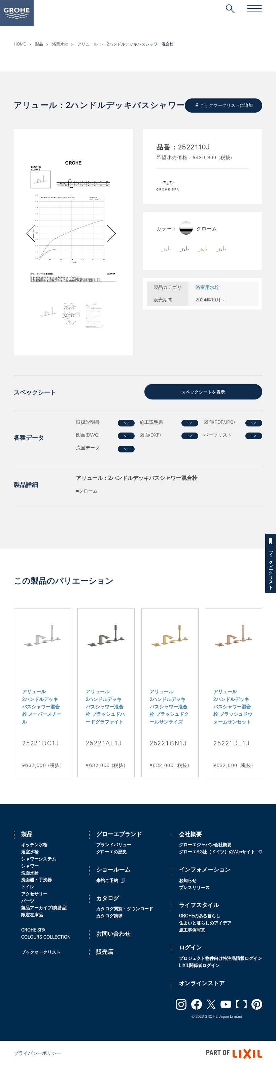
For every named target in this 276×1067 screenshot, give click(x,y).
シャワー (30, 866)
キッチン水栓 (34, 845)
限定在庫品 (32, 915)
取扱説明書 (88, 422)
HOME (20, 44)
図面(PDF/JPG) (219, 422)
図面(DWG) (88, 435)
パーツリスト (218, 435)
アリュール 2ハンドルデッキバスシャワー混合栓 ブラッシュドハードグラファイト (105, 707)
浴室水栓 (60, 44)
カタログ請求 (109, 916)
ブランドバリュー (113, 845)
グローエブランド (119, 835)
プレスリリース (194, 888)
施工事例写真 (192, 930)
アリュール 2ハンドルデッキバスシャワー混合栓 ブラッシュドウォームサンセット (232, 707)
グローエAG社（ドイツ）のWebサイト (217, 852)
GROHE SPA (33, 930)
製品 (39, 44)
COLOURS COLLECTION (45, 938)
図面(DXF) (150, 435)
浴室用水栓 (207, 288)
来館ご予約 (107, 881)
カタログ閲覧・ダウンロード (124, 909)
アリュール (87, 44)
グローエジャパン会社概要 (205, 845)
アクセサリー (34, 894)
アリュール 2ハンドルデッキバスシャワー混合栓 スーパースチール (41, 707)
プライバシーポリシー (37, 1053)
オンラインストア (202, 984)
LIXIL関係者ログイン (199, 966)
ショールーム (113, 870)
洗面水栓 (30, 873)
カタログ (107, 899)
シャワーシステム (38, 859)
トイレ (27, 887)
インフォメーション (205, 870)
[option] (73, 221)
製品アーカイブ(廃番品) (44, 908)
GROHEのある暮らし (199, 916)
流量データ (88, 448)
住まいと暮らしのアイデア (205, 923)
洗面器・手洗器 (36, 880)
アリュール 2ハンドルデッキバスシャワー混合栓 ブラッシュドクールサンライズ (169, 707)
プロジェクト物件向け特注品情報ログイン (220, 959)
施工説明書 (151, 422)
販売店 (104, 952)
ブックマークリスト (271, 567)
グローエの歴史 (111, 852)
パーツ (27, 901)
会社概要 (190, 835)
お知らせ (188, 881)
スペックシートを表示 (203, 392)
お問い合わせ (113, 934)
